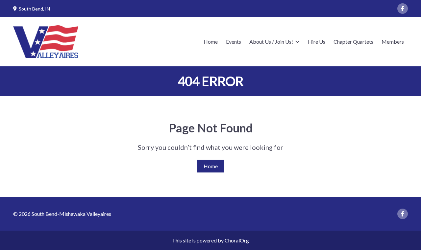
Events (233, 41)
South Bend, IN (34, 8)
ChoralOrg (237, 240)
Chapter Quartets (353, 41)
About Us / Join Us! (271, 41)
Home (211, 41)
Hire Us (316, 41)
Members (393, 41)
